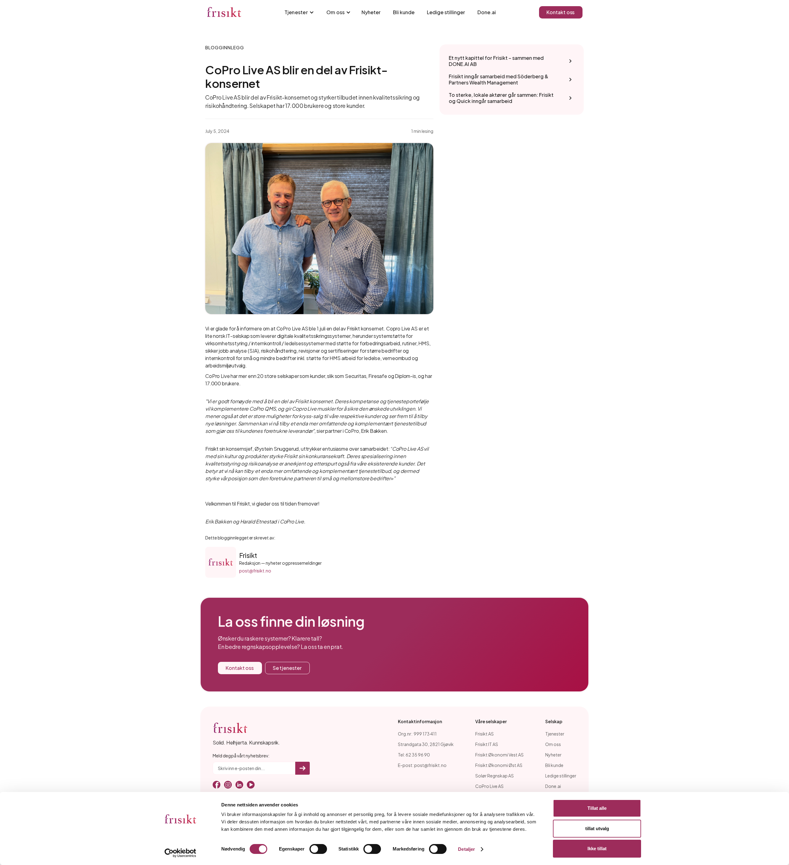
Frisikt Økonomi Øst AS (498, 765)
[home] (224, 12)
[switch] (318, 849)
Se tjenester (287, 668)
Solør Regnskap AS (494, 775)
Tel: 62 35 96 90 (414, 754)
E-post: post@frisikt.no (422, 765)
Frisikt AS (484, 733)
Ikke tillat (597, 848)
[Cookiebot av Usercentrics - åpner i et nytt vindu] (180, 853)
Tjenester (554, 733)
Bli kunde (404, 12)
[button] (297, 12)
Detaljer (466, 849)
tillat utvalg (597, 828)
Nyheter (371, 12)
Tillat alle (597, 808)
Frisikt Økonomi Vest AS (499, 754)
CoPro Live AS (489, 786)
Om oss (553, 744)
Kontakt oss (560, 12)
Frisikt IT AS (486, 744)
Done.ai (486, 12)
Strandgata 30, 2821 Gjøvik (426, 744)
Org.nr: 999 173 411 (417, 733)
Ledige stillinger (446, 12)
